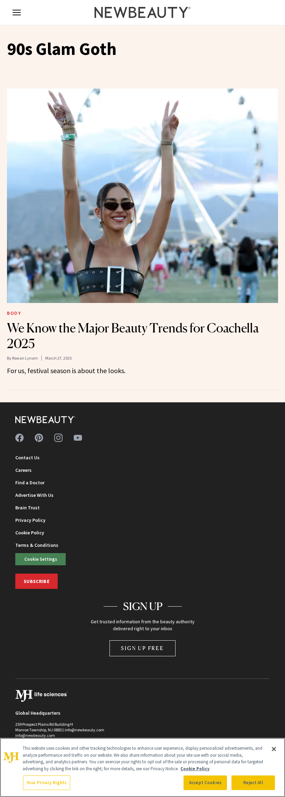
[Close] (274, 749)
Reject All (253, 783)
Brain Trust (27, 507)
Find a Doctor (29, 482)
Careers (23, 470)
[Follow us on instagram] (58, 438)
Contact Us (27, 457)
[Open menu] (16, 12)
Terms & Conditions (36, 545)
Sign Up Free (142, 648)
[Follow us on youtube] (78, 438)
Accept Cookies (205, 783)
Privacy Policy (30, 520)
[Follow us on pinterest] (39, 438)
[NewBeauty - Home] (142, 12)
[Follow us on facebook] (19, 438)
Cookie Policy (29, 532)
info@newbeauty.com (35, 735)
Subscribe (36, 581)
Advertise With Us (34, 495)
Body (14, 313)
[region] (142, 767)
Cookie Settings (40, 559)
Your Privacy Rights (46, 783)
